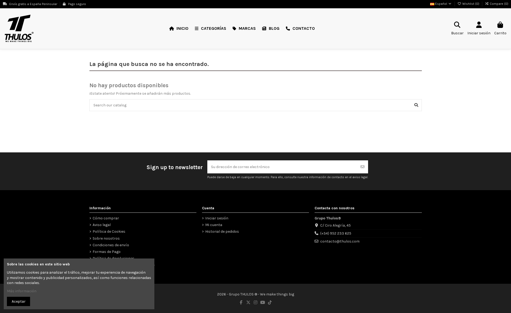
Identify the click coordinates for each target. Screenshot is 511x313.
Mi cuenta (213, 225)
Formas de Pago (107, 251)
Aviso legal (102, 225)
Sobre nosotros (106, 238)
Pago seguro (76, 4)
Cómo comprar (106, 218)
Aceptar (19, 301)
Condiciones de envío (111, 245)
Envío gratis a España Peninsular (33, 4)
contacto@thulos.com (340, 241)
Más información (21, 291)
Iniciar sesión (216, 218)
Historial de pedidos (222, 231)
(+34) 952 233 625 (335, 233)
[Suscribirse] (362, 166)
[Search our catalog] (416, 105)
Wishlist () (470, 4)
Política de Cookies (109, 231)
